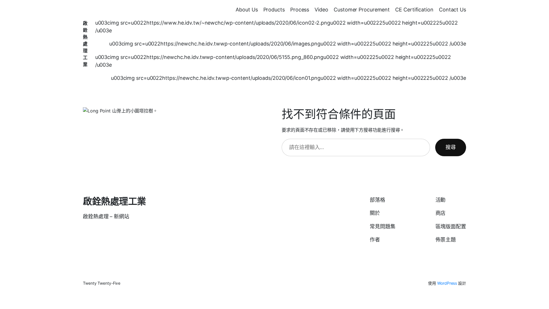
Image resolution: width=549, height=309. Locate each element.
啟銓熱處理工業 (85, 43)
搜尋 (450, 147)
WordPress (447, 283)
